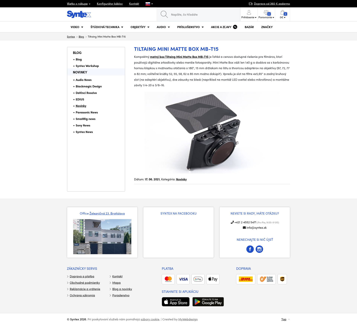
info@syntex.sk (257, 227)
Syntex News (84, 132)
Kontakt (134, 3)
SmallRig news (85, 119)
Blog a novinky (122, 289)
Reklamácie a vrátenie (85, 289)
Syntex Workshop (87, 66)
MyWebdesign (188, 319)
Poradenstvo (120, 295)
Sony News (83, 125)
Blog (81, 36)
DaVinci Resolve (86, 93)
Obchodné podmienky (85, 282)
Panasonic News (87, 112)
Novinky (80, 72)
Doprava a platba (82, 276)
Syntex (71, 36)
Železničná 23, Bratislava (107, 213)
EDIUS (80, 99)
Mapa (116, 282)
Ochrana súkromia (82, 295)
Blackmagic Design (89, 86)
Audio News (83, 80)
